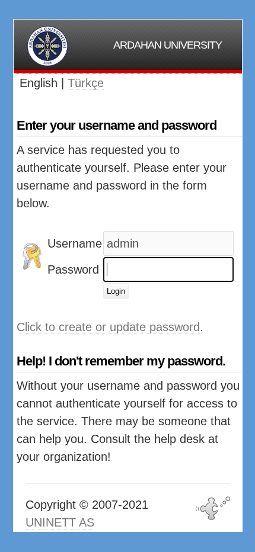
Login (116, 291)
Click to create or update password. (110, 326)
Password (73, 269)
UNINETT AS (60, 522)
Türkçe (86, 82)
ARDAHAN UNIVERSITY (167, 45)
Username (74, 243)
